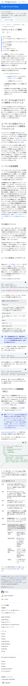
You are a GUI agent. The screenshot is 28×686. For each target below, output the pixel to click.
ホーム (2, 24)
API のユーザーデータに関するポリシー (11, 610)
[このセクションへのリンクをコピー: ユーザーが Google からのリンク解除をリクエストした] (25, 103)
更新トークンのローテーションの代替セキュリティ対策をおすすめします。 (13, 216)
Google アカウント (12, 78)
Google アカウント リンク (7, 627)
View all (3, 651)
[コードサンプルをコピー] (25, 442)
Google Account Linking (9, 7)
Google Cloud (4, 646)
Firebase (3, 639)
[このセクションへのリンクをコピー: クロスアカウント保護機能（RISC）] (10, 392)
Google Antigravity (5, 644)
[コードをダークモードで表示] (25, 282)
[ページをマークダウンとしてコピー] (7, 32)
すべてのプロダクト (6, 671)
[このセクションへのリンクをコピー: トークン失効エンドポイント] (2, 261)
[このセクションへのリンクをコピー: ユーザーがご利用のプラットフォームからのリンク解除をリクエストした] (15, 129)
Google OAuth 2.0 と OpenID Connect (10, 624)
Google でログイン (5, 622)
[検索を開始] (20, 2)
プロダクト (8, 24)
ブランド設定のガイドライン (8, 613)
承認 (23, 24)
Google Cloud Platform (6, 668)
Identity (14, 2)
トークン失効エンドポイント (15, 264)
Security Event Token (7, 432)
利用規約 (3, 608)
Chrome (3, 636)
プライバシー (10, 677)
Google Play (4, 649)
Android (3, 634)
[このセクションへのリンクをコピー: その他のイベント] (17, 224)
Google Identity (16, 24)
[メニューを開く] (2, 2)
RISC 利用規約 (17, 416)
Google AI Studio (5, 641)
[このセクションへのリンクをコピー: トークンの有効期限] (19, 166)
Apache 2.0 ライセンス (21, 579)
